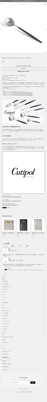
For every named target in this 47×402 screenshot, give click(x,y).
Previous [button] (1, 29)
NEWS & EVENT (5, 354)
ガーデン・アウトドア (6, 310)
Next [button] (46, 29)
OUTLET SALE (5, 281)
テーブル (3, 297)
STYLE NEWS (4, 342)
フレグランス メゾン (6, 289)
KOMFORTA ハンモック (6, 286)
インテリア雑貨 (7, 313)
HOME (3, 348)
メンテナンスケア (5, 323)
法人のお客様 (4, 369)
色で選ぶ (3, 339)
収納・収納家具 (8, 302)
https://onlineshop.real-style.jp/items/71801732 (23, 92)
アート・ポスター (8, 315)
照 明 (3, 307)
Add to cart (23, 68)
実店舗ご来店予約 (5, 366)
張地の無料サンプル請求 (6, 363)
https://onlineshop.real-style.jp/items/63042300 (23, 95)
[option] (23, 29)
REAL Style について (6, 351)
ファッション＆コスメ (6, 321)
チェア (3, 294)
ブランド (3, 331)
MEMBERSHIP (5, 357)
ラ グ (3, 305)
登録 (33, 382)
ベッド (3, 299)
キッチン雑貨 (7, 318)
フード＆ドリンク (5, 326)
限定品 (3, 278)
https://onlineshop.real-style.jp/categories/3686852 (11, 196)
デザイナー (4, 334)
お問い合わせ (4, 360)
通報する (9, 207)
